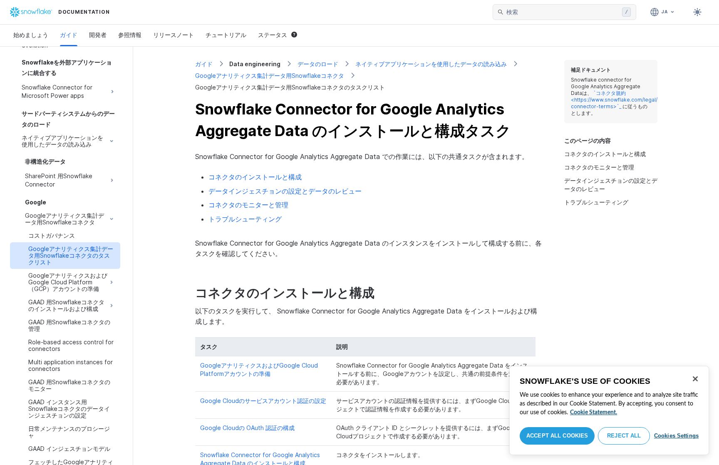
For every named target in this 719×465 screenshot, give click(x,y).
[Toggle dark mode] (697, 12)
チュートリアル (226, 34)
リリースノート (173, 34)
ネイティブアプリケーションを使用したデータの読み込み (431, 63)
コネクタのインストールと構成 (255, 177)
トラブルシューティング (245, 219)
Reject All (624, 436)
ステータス (272, 34)
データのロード (318, 63)
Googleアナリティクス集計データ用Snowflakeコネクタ (269, 75)
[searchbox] (562, 12)
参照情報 (129, 34)
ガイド (68, 34)
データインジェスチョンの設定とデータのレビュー (285, 191)
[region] (609, 410)
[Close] (695, 379)
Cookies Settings (676, 436)
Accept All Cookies (557, 436)
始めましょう (30, 34)
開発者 (98, 34)
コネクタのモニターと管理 (248, 205)
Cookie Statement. (593, 412)
